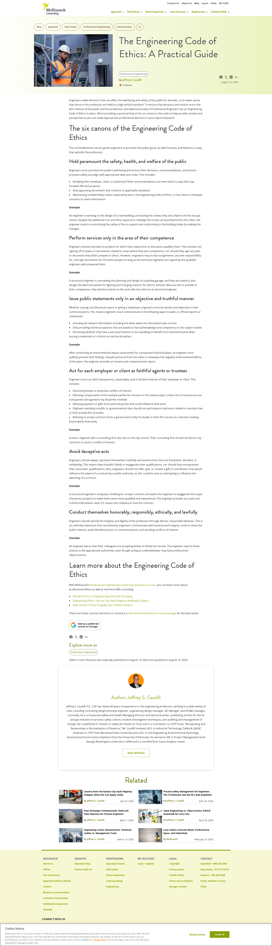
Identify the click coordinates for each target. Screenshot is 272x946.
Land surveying (114, 880)
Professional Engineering (96, 26)
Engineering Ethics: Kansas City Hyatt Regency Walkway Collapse (111, 600)
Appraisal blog (82, 863)
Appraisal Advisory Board (57, 880)
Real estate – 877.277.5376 (215, 869)
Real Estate (133, 11)
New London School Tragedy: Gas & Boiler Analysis (103, 605)
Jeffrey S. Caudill (131, 80)
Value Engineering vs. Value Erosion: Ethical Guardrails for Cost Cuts (186, 812)
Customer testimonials (55, 898)
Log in (205, 3)
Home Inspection (154, 11)
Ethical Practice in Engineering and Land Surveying (102, 596)
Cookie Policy (176, 875)
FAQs (213, 3)
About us (48, 863)
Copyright (174, 863)
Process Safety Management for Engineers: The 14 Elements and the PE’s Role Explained (187, 793)
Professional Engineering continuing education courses (123, 585)
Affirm (46, 869)
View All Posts (136, 753)
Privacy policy (176, 869)
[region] (136, 935)
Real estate (112, 869)
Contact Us (173, 3)
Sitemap (47, 909)
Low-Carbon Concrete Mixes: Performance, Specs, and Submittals (186, 831)
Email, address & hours (213, 880)
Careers (47, 886)
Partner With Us (83, 869)
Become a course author (56, 892)
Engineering (198, 11)
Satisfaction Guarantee (55, 903)
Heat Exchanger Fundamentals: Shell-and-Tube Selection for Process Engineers (106, 812)
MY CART (224, 3)
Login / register (146, 863)
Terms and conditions (181, 880)
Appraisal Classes (115, 863)
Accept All (219, 934)
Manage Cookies (178, 887)
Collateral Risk (219, 11)
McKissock (172, 839)
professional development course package (151, 613)
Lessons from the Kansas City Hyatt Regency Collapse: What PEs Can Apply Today (108, 793)
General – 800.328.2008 (213, 875)
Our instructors (51, 875)
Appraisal (116, 11)
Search (139, 26)
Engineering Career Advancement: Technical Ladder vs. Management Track (107, 831)
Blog (196, 3)
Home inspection (115, 875)
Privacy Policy (99, 939)
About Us (187, 3)
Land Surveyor (178, 11)
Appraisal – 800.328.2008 (214, 863)
